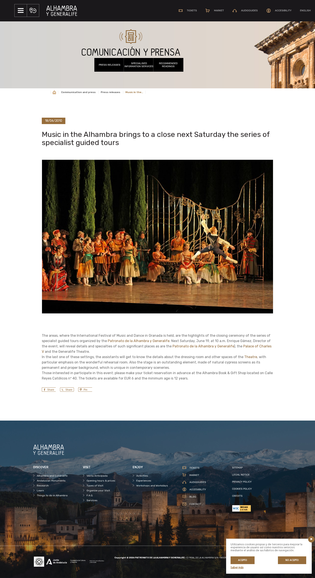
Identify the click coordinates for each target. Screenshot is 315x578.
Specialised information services (139, 65)
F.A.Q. (90, 495)
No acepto (292, 560)
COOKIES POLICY (242, 488)
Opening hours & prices (101, 480)
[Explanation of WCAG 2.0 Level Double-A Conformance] (257, 508)
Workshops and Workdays (152, 485)
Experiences (143, 480)
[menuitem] (305, 10)
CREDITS (237, 495)
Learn (40, 490)
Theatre (250, 357)
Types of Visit (95, 485)
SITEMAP (237, 467)
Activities (142, 475)
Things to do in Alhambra (52, 495)
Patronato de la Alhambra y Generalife (139, 341)
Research (43, 485)
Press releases (109, 64)
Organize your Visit (98, 490)
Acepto (242, 560)
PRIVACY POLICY (242, 481)
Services (92, 500)
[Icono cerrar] (311, 539)
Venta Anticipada (97, 475)
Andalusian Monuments (51, 480)
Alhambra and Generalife (52, 475)
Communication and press (78, 92)
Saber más (237, 567)
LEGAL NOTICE (241, 474)
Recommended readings (168, 65)
